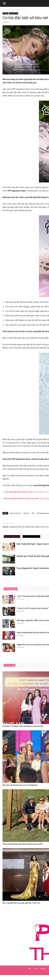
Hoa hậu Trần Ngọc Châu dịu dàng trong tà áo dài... (23, 726)
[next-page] (8, 580)
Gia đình (43, 968)
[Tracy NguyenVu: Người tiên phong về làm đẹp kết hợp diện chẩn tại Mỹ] (9, 571)
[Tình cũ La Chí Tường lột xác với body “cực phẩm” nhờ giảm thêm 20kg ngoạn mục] (9, 611)
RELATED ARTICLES (11, 536)
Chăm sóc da (21, 9)
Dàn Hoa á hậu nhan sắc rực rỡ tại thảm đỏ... (21, 785)
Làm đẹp (26, 513)
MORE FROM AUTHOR (31, 536)
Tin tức (35, 968)
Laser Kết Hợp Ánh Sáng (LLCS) (18, 492)
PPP (33, 513)
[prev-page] (4, 580)
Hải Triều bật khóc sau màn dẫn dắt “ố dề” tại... (22, 903)
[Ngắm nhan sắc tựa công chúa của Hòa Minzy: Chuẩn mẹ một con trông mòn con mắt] (9, 647)
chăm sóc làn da (15, 513)
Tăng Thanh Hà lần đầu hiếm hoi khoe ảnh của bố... (23, 844)
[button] (4, 3)
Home (5, 9)
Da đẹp (11, 9)
